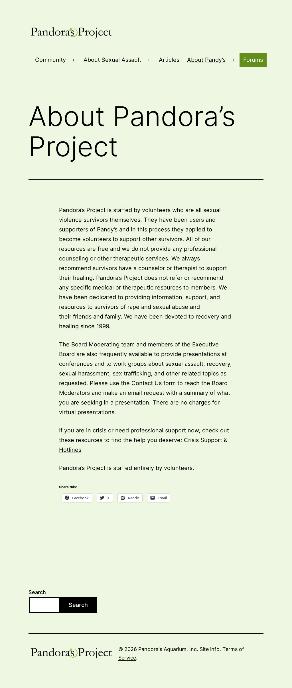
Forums (253, 59)
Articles (169, 59)
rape (133, 306)
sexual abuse (170, 306)
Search (37, 592)
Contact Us (146, 383)
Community (50, 59)
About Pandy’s (206, 59)
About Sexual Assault (112, 59)
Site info (210, 649)
